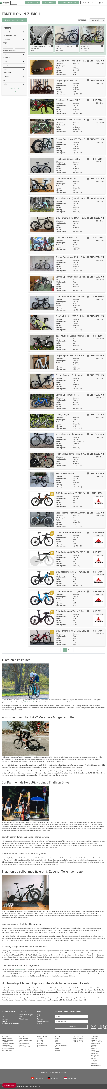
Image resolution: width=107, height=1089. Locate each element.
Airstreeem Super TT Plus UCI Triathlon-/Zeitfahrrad (80, 119)
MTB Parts (93, 1047)
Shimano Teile (94, 1053)
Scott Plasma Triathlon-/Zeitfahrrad (72, 513)
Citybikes (39, 1038)
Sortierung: (83, 20)
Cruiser (57, 1047)
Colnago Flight (62, 414)
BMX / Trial (58, 1042)
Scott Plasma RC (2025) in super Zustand (75, 198)
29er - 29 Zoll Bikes (7, 1050)
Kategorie (7, 28)
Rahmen (21, 1045)
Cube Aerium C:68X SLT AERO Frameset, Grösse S (79, 552)
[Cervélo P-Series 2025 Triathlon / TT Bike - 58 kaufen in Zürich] (42, 322)
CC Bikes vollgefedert (7, 1040)
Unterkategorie (9, 36)
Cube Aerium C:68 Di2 (66, 178)
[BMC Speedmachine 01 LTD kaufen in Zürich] (42, 479)
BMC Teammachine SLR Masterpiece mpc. (67, 46)
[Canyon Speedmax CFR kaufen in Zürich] (42, 86)
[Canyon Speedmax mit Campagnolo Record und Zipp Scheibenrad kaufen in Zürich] (42, 283)
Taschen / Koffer (95, 1055)
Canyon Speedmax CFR (66, 80)
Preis (5, 43)
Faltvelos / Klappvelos (61, 1045)
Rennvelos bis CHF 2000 (25, 1040)
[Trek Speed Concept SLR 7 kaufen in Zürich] (42, 165)
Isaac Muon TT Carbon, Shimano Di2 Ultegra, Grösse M (81, 336)
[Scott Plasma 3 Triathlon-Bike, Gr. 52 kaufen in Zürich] (42, 440)
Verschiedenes (94, 1057)
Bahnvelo (57, 1050)
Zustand (6, 58)
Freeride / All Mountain (8, 1043)
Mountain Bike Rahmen (8, 1048)
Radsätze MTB (94, 1038)
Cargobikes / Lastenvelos (43, 1047)
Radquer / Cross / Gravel (25, 1047)
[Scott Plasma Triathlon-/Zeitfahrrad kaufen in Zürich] (42, 519)
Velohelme (93, 1062)
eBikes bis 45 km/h (78, 1040)
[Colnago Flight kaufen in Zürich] (42, 421)
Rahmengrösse (9, 50)
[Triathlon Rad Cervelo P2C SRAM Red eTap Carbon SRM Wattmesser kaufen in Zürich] (42, 460)
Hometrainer (94, 1060)
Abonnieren (71, 1027)
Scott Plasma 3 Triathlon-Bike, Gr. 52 (73, 434)
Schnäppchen (40, 1042)
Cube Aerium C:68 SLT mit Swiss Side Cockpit (77, 296)
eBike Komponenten (96, 1065)
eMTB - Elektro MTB (78, 1042)
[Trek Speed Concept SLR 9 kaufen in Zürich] (42, 106)
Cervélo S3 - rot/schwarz (67, 237)
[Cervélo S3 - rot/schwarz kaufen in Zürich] (42, 244)
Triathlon (21, 1042)
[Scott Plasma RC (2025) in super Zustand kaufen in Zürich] (42, 204)
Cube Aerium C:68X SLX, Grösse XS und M (75, 611)
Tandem (57, 1040)
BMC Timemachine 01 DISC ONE (71, 631)
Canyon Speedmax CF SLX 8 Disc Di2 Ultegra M (78, 257)
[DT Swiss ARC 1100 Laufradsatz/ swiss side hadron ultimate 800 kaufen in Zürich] (42, 67)
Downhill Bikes (5, 1042)
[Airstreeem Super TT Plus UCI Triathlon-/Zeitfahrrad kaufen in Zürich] (42, 126)
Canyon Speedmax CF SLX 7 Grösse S (73, 355)
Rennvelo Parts (95, 1048)
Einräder (57, 1048)
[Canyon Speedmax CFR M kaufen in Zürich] (42, 401)
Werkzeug (93, 1058)
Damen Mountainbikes (7, 1047)
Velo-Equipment (29, 702)
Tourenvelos (40, 1040)
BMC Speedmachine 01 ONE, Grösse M (74, 493)
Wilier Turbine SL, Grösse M (68, 532)
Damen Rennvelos (24, 1043)
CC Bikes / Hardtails (7, 1038)
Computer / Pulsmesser (97, 1052)
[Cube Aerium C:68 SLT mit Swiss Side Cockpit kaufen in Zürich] (42, 303)
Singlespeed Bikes (42, 1045)
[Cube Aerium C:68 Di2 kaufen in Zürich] (42, 185)
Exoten (57, 1038)
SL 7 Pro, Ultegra (85, 46)
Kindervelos (40, 1043)
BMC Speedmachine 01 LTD (68, 473)
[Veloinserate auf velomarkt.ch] (4, 3)
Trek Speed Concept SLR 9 (68, 100)
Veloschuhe (94, 1063)
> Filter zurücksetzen (19, 92)
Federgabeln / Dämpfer (97, 1042)
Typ (4, 80)
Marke (5, 65)
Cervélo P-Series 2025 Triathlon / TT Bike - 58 (77, 316)
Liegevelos (58, 1043)
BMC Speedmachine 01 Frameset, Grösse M (76, 572)
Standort (7, 73)
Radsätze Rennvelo (96, 1040)
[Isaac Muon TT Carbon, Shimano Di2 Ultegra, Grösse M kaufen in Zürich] (42, 342)
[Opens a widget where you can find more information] (9, 1085)
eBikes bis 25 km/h (78, 1038)
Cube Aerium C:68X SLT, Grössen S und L (75, 591)
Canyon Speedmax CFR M (68, 395)
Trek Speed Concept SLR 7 (68, 159)
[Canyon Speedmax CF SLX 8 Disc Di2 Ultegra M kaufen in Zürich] (42, 263)
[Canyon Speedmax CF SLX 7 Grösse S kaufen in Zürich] (42, 362)
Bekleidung (93, 1050)
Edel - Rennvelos (23, 1038)
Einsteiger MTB (6, 1045)
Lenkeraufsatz (19, 970)
